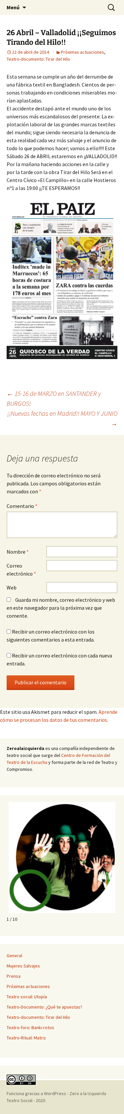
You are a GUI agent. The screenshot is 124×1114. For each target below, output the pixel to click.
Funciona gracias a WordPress (37, 1093)
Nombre (18, 551)
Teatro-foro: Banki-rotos (30, 1027)
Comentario (22, 506)
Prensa (14, 976)
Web (12, 587)
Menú (13, 7)
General (14, 956)
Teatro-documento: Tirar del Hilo (38, 59)
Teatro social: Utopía (27, 997)
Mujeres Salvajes (23, 966)
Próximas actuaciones (82, 52)
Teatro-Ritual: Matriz (26, 1038)
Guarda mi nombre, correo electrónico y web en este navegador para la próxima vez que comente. (61, 607)
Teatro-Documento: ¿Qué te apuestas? (44, 1007)
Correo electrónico (21, 569)
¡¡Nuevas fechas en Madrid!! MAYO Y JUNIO (62, 418)
